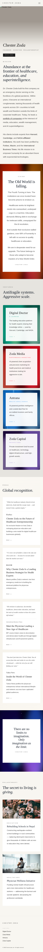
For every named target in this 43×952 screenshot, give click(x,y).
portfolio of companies (12, 118)
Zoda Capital (7, 941)
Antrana (5, 937)
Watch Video (9, 54)
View (11, 336)
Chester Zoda (12, 3)
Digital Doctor (7, 931)
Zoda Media (6, 934)
